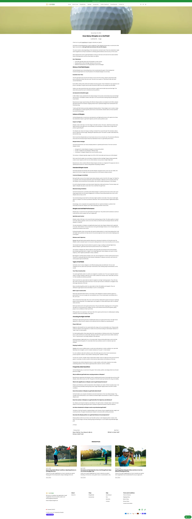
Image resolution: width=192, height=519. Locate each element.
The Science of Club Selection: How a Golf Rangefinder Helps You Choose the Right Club (96, 470)
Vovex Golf (51, 512)
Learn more (48, 477)
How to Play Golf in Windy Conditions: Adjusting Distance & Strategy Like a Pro (61, 470)
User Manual (108, 495)
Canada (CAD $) (51, 509)
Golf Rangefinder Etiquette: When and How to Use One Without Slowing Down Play (128, 470)
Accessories (91, 497)
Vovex (90, 42)
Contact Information (127, 503)
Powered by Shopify (59, 512)
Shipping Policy (126, 497)
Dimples (74, 240)
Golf (100, 39)
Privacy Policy (126, 501)
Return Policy (126, 499)
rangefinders (84, 42)
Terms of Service (127, 495)
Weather (75, 348)
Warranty (108, 499)
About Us (73, 495)
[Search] (141, 4)
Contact (108, 501)
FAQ (107, 497)
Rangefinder (91, 495)
